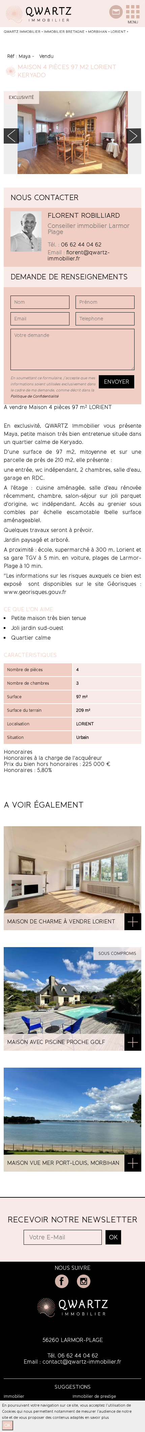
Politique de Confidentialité (34, 396)
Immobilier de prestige (94, 1396)
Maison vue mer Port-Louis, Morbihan (63, 1163)
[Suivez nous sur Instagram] (83, 1286)
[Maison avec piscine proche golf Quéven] (132, 1043)
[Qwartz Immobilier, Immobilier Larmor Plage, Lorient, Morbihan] (39, 25)
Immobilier (14, 1396)
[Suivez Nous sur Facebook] (61, 1286)
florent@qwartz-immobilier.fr (79, 255)
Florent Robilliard (84, 215)
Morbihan (97, 31)
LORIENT (118, 31)
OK (7, 1425)
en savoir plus (97, 1417)
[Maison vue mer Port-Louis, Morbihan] (132, 1164)
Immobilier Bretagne (64, 31)
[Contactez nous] (116, 17)
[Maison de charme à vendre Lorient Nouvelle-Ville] (132, 922)
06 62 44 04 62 (81, 244)
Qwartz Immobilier (22, 31)
